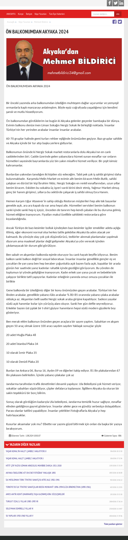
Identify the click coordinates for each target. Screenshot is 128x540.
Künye (21, 13)
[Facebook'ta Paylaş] (114, 22)
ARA (117, 14)
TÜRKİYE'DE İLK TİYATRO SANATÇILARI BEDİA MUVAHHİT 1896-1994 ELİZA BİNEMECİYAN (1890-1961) (64, 486)
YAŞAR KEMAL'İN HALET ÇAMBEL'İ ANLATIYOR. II (64, 451)
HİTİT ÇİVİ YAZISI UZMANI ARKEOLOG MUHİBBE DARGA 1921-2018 (64, 465)
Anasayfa (10, 21)
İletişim (29, 13)
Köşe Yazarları (40, 13)
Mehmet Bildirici (41, 21)
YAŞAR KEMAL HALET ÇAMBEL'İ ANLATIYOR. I (64, 458)
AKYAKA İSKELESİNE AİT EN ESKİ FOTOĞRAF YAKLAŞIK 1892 (64, 472)
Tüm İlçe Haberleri (57, 13)
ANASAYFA (11, 13)
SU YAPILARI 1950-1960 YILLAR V (64, 515)
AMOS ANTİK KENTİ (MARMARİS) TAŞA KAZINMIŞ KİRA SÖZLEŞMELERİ (64, 494)
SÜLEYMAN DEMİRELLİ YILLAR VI (64, 508)
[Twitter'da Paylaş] (120, 22)
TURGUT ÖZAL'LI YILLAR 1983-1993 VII (64, 501)
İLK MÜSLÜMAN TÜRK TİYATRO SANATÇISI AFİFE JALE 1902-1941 (64, 479)
